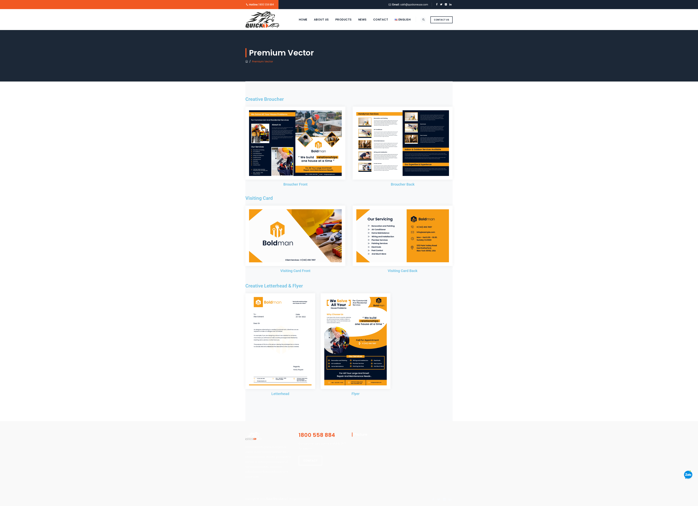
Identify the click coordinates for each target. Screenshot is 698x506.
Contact (380, 19)
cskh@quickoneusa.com (414, 4)
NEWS (362, 19)
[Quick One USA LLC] (262, 19)
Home (303, 19)
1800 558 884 (266, 4)
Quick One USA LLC (277, 498)
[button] (310, 460)
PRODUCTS (343, 19)
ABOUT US (321, 19)
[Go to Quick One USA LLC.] (246, 61)
